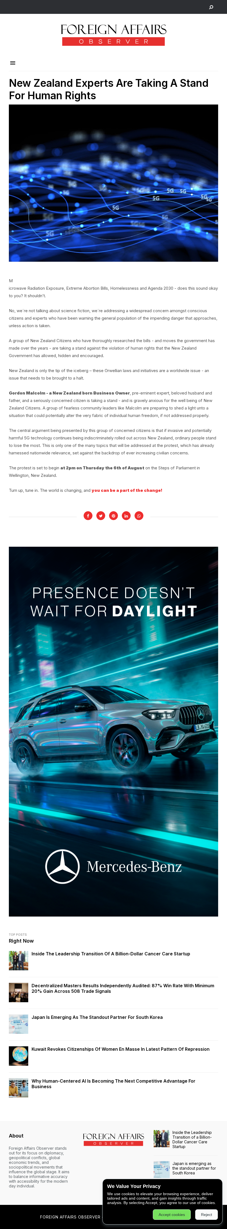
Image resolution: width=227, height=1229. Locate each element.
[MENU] (12, 63)
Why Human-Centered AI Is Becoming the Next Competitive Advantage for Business (113, 1083)
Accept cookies (172, 1214)
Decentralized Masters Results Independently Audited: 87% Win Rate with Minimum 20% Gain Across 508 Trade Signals (123, 988)
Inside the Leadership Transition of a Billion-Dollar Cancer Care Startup (111, 953)
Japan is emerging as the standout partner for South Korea (97, 1017)
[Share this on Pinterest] (113, 515)
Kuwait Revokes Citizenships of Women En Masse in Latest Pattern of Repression (121, 1049)
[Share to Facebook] (88, 515)
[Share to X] (100, 515)
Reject (206, 1214)
